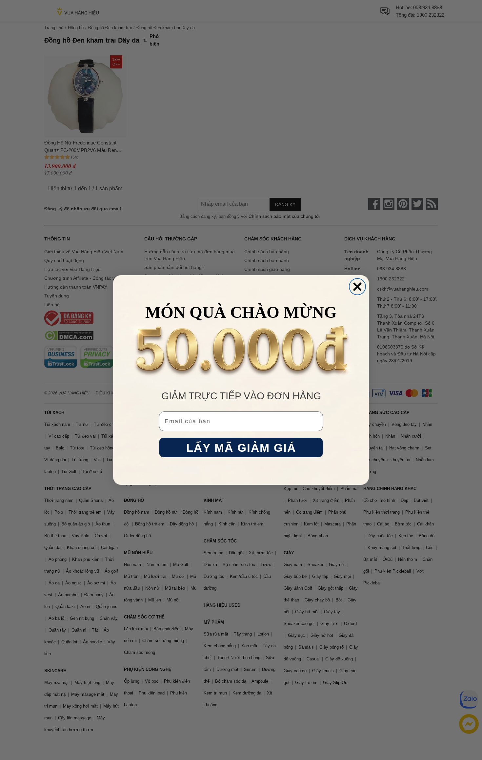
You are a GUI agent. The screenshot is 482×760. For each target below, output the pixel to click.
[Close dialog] (357, 286)
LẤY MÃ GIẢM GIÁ (241, 447)
